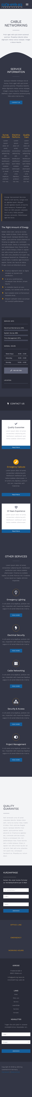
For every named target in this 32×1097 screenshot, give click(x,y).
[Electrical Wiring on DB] (16, 111)
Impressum (5, 1072)
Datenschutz (15, 1072)
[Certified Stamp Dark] (16, 784)
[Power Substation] (16, 307)
